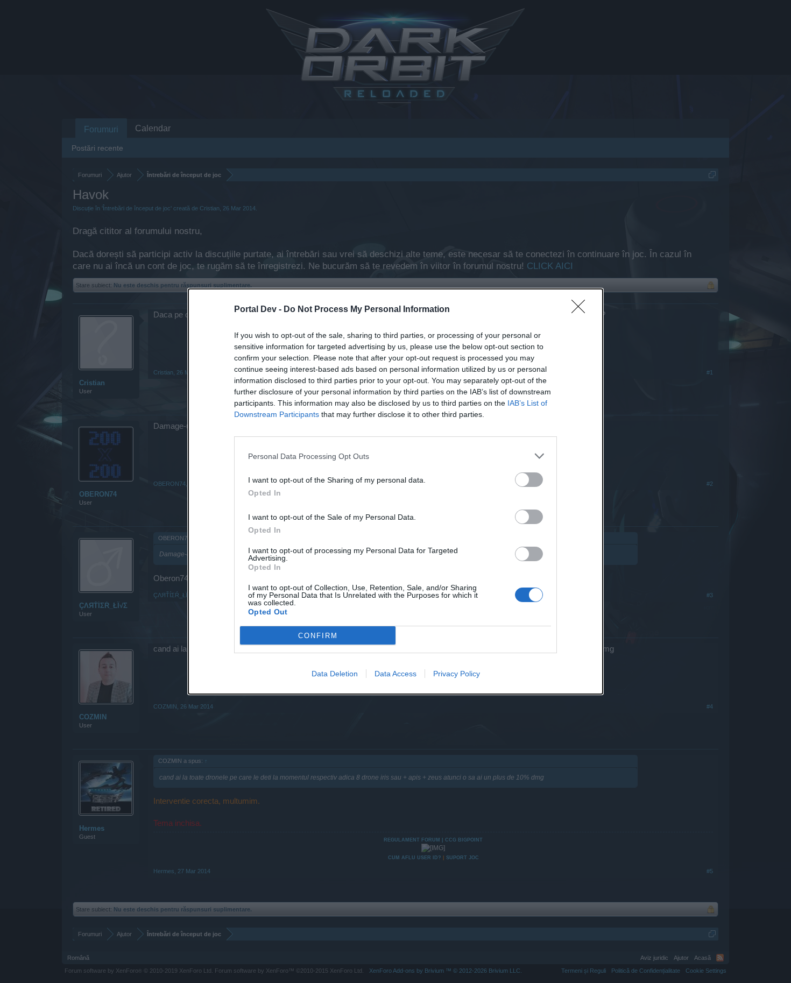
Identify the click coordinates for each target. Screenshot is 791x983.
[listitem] (395, 456)
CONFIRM (318, 636)
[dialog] (395, 491)
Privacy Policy (456, 673)
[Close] (581, 310)
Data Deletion (335, 673)
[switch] (529, 479)
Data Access (395, 673)
